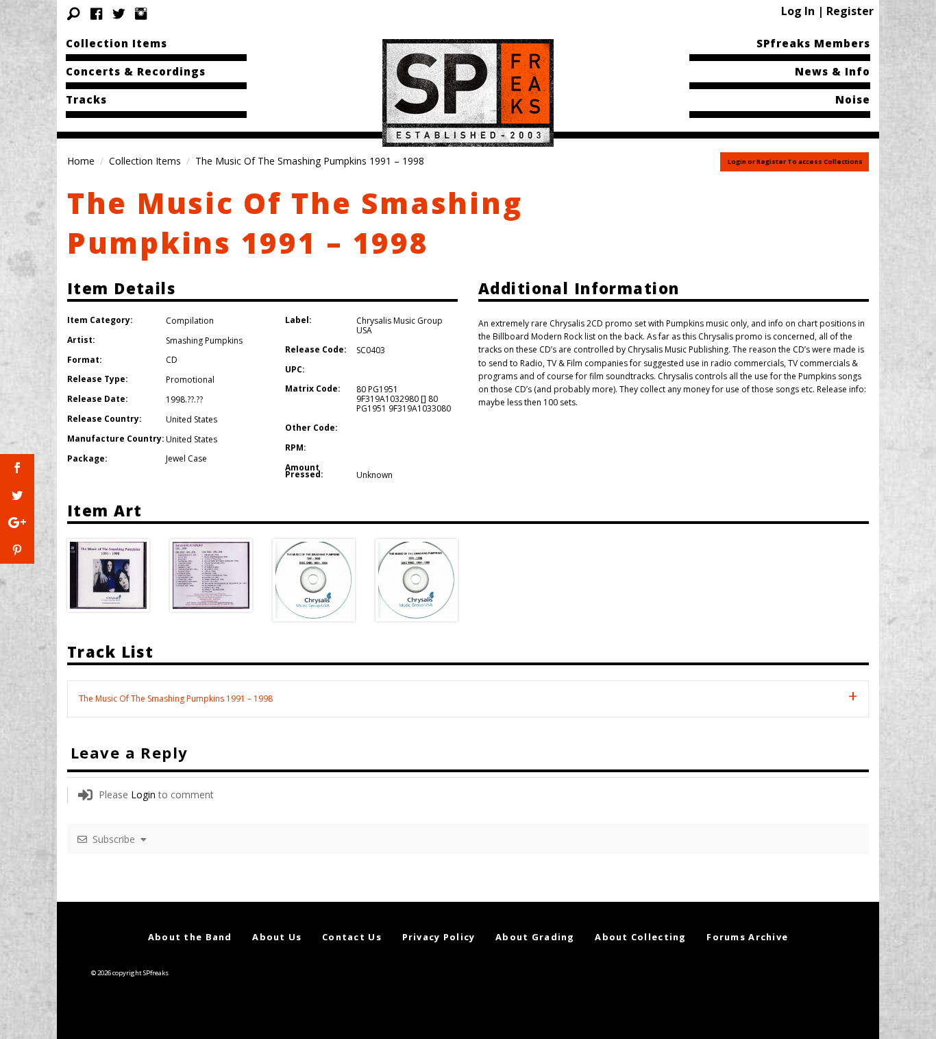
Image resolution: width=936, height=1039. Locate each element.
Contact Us (352, 937)
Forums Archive (747, 937)
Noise (852, 99)
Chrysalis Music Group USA (399, 325)
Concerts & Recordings (136, 71)
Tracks (86, 99)
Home (81, 160)
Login (143, 794)
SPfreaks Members (813, 43)
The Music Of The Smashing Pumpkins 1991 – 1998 (294, 223)
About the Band (190, 937)
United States (191, 419)
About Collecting (640, 937)
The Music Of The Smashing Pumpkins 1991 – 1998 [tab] (176, 698)
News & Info (832, 71)
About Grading (535, 937)
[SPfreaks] (468, 91)
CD (171, 360)
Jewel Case (186, 458)
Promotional (190, 379)
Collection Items (116, 43)
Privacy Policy (439, 937)
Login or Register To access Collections (795, 161)
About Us (276, 937)
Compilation (190, 320)
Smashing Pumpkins (204, 340)
